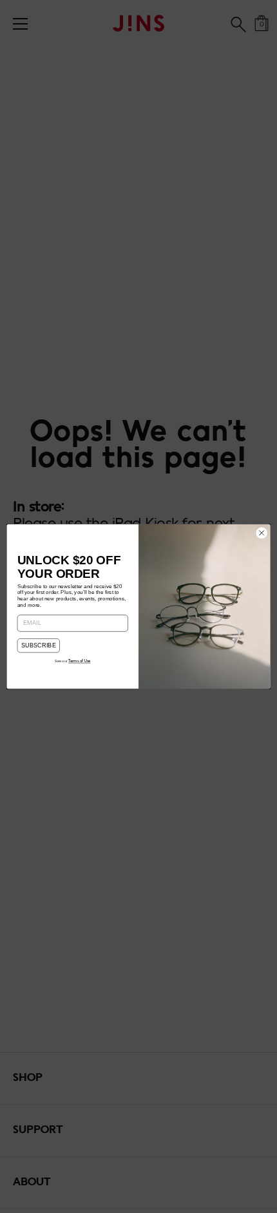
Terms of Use (79, 661)
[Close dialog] (261, 533)
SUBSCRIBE (39, 645)
